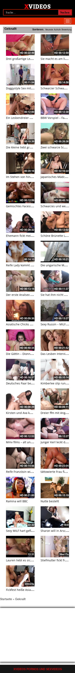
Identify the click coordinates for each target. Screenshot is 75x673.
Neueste (49, 29)
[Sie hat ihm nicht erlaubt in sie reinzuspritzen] (55, 281)
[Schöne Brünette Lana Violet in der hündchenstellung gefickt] (55, 222)
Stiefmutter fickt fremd (56, 560)
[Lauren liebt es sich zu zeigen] (20, 546)
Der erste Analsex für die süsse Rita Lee (32, 295)
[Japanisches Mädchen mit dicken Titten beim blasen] (55, 163)
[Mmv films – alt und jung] (20, 428)
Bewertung (67, 29)
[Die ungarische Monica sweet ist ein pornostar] (55, 251)
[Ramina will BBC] (20, 487)
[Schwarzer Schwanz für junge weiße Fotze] (55, 74)
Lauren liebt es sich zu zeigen (26, 560)
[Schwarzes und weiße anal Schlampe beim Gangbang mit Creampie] (55, 192)
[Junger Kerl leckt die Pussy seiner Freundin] (55, 428)
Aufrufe (57, 29)
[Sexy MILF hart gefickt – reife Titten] (20, 517)
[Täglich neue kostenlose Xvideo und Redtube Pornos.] (37, 6)
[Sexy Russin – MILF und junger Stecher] (55, 310)
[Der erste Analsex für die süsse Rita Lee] (20, 281)
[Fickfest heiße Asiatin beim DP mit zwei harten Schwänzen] (20, 576)
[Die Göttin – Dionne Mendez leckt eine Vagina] (20, 340)
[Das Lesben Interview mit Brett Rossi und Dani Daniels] (55, 340)
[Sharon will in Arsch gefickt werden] (55, 517)
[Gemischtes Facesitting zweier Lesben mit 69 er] (20, 192)
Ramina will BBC (17, 501)
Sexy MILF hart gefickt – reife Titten (29, 531)
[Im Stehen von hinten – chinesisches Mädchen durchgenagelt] (20, 163)
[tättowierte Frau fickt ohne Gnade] (55, 458)
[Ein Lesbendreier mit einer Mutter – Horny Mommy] (20, 104)
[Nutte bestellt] (55, 487)
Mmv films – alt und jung (22, 442)
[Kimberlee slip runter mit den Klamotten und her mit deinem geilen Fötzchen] (55, 369)
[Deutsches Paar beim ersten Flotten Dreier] (20, 369)
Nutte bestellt (50, 501)
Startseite (6, 599)
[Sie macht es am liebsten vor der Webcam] (55, 45)
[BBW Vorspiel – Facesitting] (55, 104)
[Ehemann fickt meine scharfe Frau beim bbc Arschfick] (20, 222)
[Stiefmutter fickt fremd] (55, 546)
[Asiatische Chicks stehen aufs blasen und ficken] (20, 310)
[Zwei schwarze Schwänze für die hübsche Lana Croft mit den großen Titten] (55, 133)
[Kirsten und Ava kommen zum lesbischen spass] (20, 399)
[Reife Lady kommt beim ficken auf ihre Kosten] (20, 251)
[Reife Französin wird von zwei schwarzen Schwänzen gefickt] (20, 458)
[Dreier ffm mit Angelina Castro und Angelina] (55, 399)
